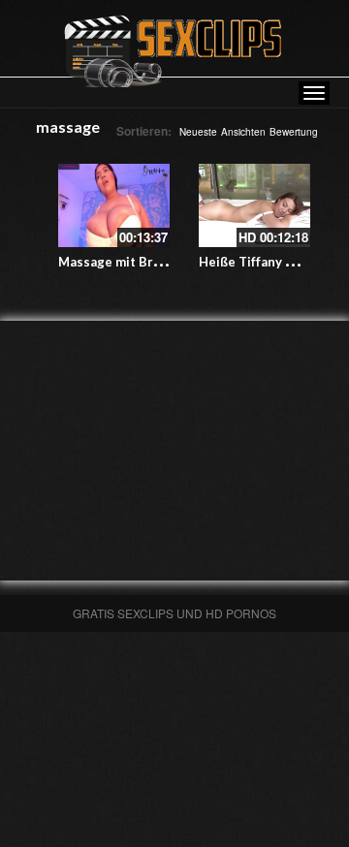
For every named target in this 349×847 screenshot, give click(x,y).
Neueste (198, 132)
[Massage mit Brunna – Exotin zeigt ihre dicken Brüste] (114, 205)
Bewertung (294, 132)
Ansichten (243, 132)
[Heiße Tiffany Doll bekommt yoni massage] (254, 205)
